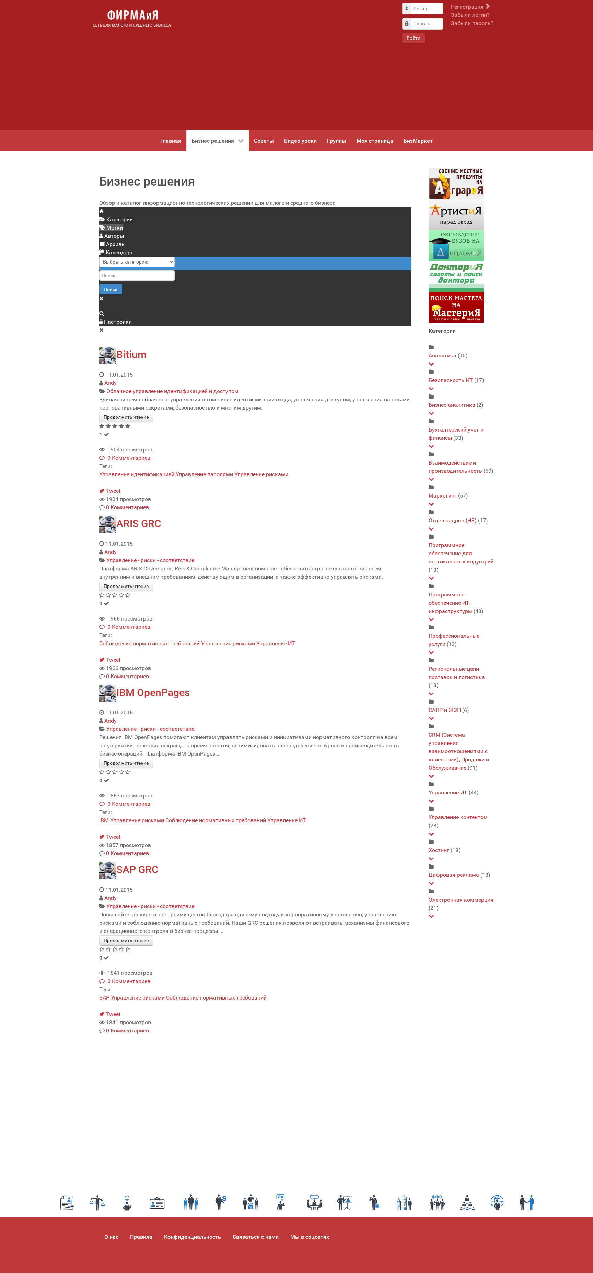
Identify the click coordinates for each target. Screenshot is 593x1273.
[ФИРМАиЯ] (132, 18)
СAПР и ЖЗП (445, 710)
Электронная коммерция (461, 899)
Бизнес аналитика (452, 405)
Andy (110, 383)
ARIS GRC (138, 523)
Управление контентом (458, 817)
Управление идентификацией (136, 474)
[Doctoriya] (456, 276)
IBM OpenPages (153, 692)
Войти (413, 38)
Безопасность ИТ (451, 380)
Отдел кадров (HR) (453, 520)
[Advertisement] (286, 65)
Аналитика (442, 355)
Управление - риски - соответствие (150, 560)
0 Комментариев (127, 458)
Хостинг (439, 850)
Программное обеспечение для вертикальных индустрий (461, 553)
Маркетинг (443, 495)
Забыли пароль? (472, 23)
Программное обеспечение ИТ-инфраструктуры (450, 602)
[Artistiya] (456, 214)
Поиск (111, 289)
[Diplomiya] (456, 245)
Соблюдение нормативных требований (149, 643)
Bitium (131, 354)
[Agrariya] (456, 183)
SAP (104, 997)
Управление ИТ (275, 643)
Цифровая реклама (454, 875)
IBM (104, 820)
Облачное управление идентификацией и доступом (172, 391)
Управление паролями (204, 474)
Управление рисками (261, 474)
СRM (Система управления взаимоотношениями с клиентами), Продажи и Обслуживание (459, 751)
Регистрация (468, 6)
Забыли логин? (470, 15)
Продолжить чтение (126, 417)
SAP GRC (137, 869)
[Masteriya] (456, 307)
